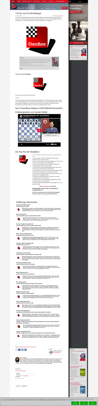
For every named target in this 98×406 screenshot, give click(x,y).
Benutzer (18, 373)
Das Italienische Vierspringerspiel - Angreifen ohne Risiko (76, 384)
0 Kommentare (60, 15)
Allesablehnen (84, 403)
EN (51, 8)
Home (19, 1)
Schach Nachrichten (27, 8)
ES (53, 8)
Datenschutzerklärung (69, 400)
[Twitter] (22, 349)
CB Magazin (37, 1)
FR (54, 8)
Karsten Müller (33, 346)
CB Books (44, 1)
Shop (13, 1)
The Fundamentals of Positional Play (76, 367)
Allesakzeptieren (92, 403)
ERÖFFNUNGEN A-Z (27, 1)
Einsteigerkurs (60, 1)
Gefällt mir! (55, 15)
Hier (22, 400)
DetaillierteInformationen (75, 403)
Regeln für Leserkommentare (20, 370)
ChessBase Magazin (22, 346)
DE (50, 8)
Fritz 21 (22, 57)
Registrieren (26, 375)
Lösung (17, 97)
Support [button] (51, 1)
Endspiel (28, 346)
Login (80, 1)
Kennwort (18, 374)
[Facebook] (19, 349)
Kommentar (17, 376)
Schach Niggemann (56, 352)
